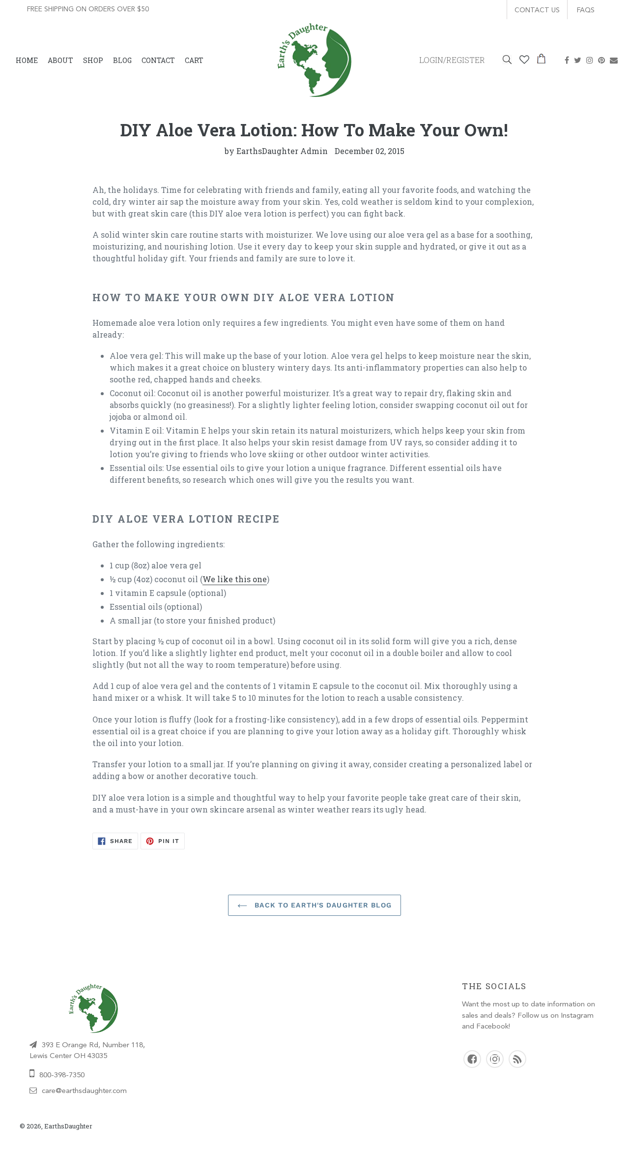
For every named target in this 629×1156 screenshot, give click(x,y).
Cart (194, 60)
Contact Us (537, 10)
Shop (93, 60)
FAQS (586, 10)
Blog (122, 60)
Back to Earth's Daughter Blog (322, 905)
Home (27, 60)
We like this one (234, 579)
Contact (158, 60)
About (60, 60)
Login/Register (452, 59)
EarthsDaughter (68, 1126)
